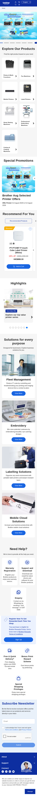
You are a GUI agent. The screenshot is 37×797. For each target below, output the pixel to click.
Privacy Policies (26, 729)
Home (3, 8)
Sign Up (18, 640)
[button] (10, 76)
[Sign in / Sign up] (16, 2)
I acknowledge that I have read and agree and (18, 728)
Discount (9, 228)
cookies (9, 779)
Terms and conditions (11, 729)
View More (18, 393)
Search (16, 4)
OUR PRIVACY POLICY (19, 785)
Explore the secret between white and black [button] (17, 316)
